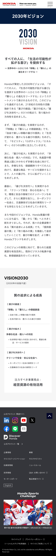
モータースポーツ (10, 479)
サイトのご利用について (39, 544)
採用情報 (7, 473)
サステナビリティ (35, 459)
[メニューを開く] (50, 4)
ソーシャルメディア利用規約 (15, 544)
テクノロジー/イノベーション (14, 459)
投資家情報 (8, 465)
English (8, 485)
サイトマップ (16, 539)
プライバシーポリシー (33, 539)
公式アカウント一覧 (11, 444)
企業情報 (7, 452)
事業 (31, 452)
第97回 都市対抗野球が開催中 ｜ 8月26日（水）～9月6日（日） (28, 528)
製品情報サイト (35, 479)
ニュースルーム (35, 465)
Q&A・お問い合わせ (37, 473)
